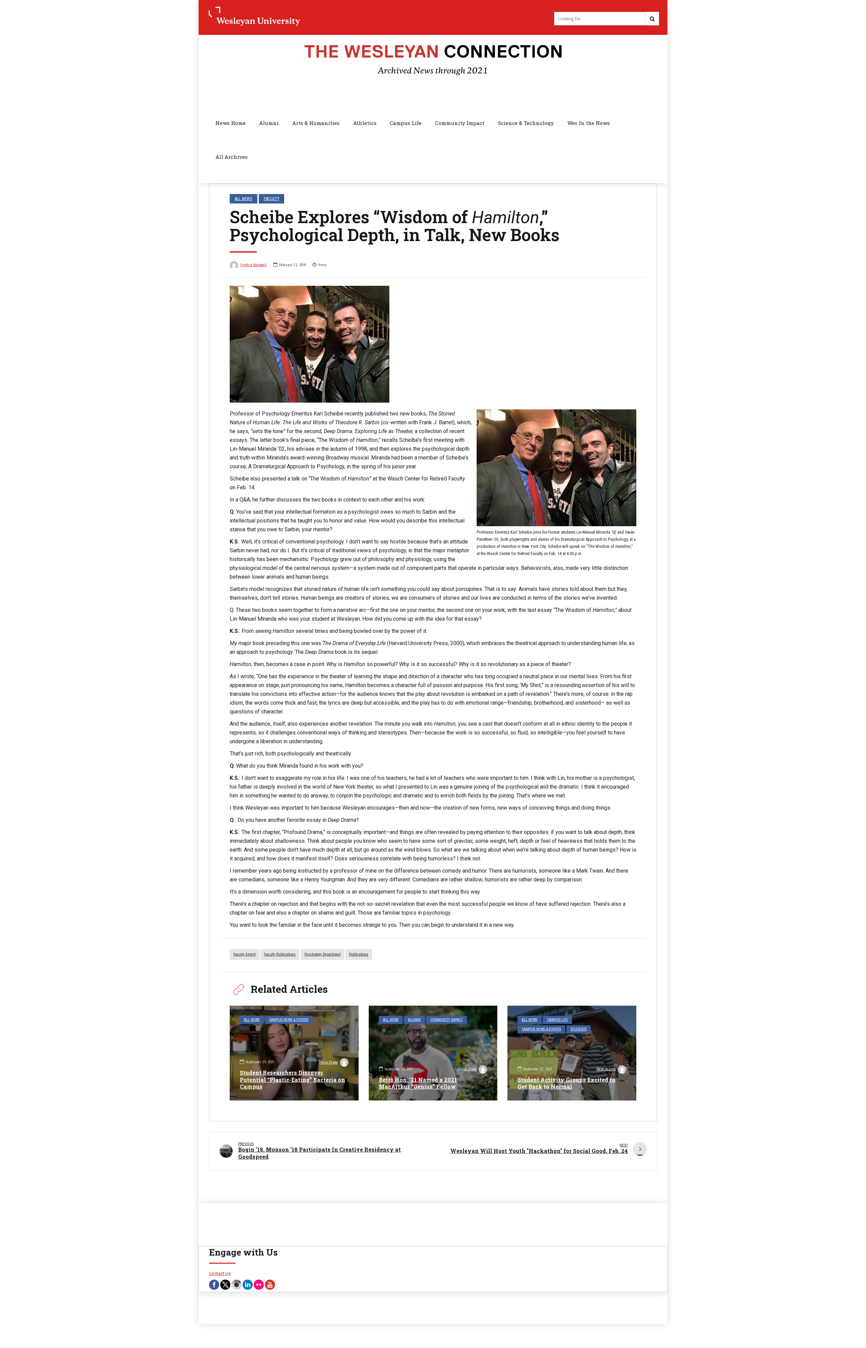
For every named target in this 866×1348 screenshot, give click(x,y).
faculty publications (280, 954)
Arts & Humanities (316, 123)
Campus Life (405, 123)
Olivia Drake (328, 1062)
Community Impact (459, 123)
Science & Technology (526, 123)
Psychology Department (322, 954)
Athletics (365, 123)
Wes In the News (588, 123)
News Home (230, 123)
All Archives (231, 156)
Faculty (271, 198)
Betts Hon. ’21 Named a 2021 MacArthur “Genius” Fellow (418, 1083)
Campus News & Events (288, 1020)
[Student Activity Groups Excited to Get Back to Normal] (572, 1053)
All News (243, 198)
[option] (433, 344)
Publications (358, 954)
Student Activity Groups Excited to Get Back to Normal (566, 1083)
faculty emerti (244, 954)
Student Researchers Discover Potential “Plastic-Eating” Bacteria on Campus (292, 1079)
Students (579, 1029)
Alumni (269, 123)
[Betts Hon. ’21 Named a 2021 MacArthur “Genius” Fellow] (433, 1053)
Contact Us (220, 1273)
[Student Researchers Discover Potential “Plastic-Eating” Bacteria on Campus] (294, 1053)
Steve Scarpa (606, 1069)
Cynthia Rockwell (253, 265)
